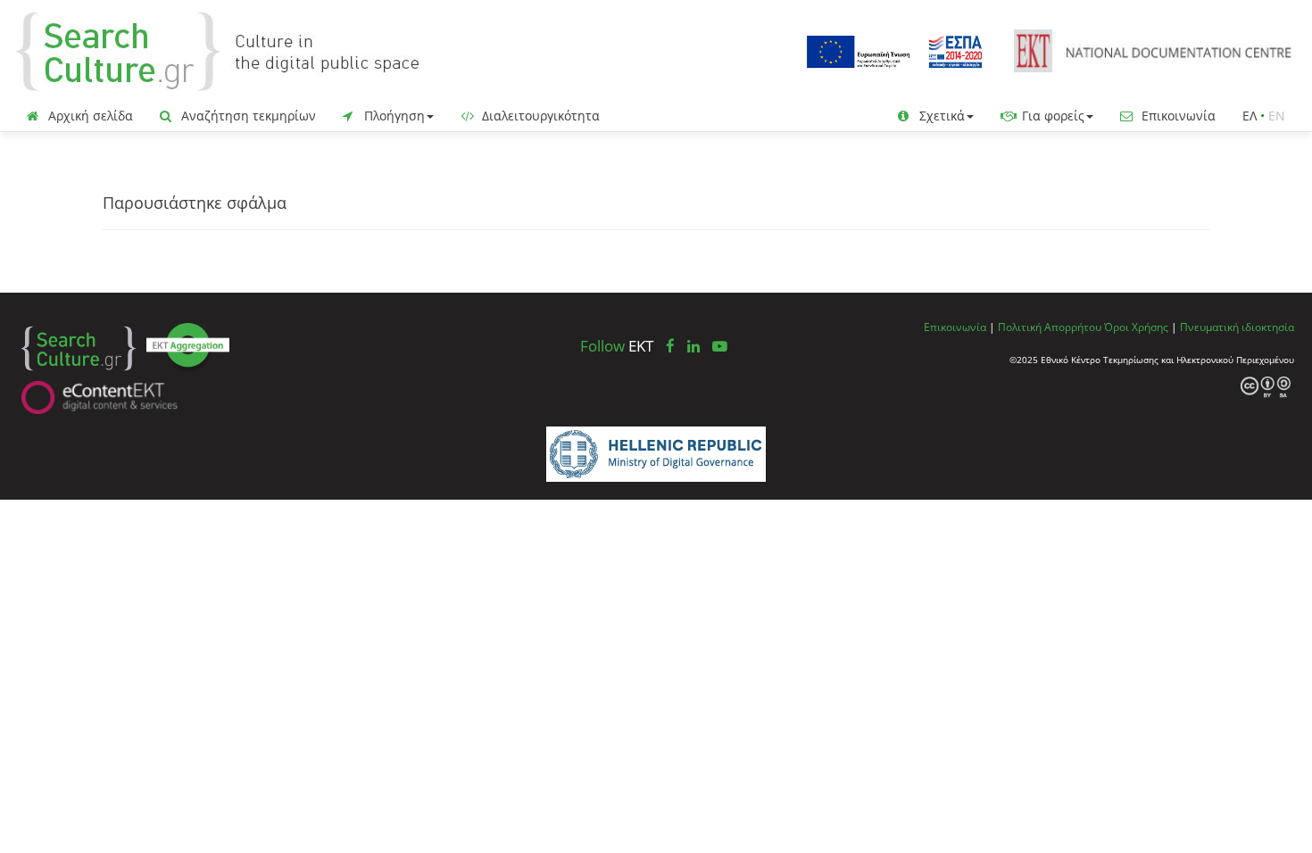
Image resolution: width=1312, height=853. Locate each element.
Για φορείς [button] (1051, 115)
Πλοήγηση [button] (393, 115)
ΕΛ (1249, 115)
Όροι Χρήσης (1136, 326)
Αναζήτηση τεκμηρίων (247, 115)
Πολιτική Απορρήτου (1049, 326)
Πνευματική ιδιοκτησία (1237, 326)
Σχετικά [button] (940, 115)
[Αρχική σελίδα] (232, 50)
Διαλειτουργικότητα (539, 115)
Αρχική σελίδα (89, 115)
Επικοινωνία (1177, 115)
